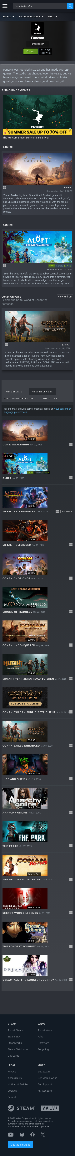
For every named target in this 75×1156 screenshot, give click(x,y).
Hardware (43, 1042)
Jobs (40, 1036)
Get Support (45, 1084)
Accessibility (15, 1077)
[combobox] (40, 6)
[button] (9, 16)
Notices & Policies (18, 1084)
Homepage (36, 43)
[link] (60, 265)
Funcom (37, 38)
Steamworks (15, 1042)
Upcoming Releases (19, 398)
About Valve (45, 1030)
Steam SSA (14, 1036)
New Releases (42, 391)
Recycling (43, 1049)
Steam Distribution (18, 1049)
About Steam (15, 1030)
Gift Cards (13, 1055)
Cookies (12, 1090)
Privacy (12, 1071)
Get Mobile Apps (20, 1144)
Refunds (12, 1097)
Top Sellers (13, 391)
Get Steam (44, 1071)
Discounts (51, 398)
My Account (45, 1090)
